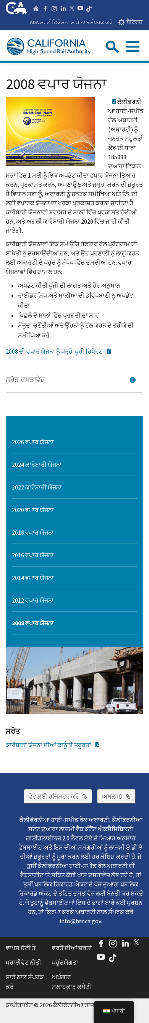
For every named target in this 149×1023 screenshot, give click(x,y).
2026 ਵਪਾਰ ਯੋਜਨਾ (33, 442)
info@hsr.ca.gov (80, 921)
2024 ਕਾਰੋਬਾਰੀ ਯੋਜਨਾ (37, 464)
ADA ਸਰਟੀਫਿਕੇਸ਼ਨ (49, 22)
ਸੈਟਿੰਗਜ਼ (134, 22)
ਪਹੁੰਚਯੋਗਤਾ (65, 962)
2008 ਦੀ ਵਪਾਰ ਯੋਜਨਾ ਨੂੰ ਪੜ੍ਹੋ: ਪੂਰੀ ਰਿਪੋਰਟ (59, 351)
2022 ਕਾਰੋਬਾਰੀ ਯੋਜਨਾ (37, 487)
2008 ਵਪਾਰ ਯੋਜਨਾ (33, 623)
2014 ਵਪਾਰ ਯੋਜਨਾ (33, 578)
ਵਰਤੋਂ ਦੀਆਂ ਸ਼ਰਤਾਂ (72, 948)
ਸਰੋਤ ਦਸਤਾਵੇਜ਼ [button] (25, 380)
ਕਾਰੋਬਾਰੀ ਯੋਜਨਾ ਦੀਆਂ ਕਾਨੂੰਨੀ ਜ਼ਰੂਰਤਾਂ (53, 745)
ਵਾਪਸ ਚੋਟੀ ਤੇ (21, 948)
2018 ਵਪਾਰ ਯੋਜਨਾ (33, 532)
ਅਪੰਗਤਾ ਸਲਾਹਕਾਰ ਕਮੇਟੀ (71, 982)
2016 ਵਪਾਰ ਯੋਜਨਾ (33, 555)
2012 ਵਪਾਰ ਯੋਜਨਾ (33, 600)
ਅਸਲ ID (119, 796)
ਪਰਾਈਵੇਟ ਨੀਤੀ (23, 962)
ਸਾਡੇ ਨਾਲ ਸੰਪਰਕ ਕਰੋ (92, 22)
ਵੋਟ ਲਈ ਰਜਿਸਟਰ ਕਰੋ (60, 796)
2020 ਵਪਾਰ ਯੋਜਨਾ (33, 510)
